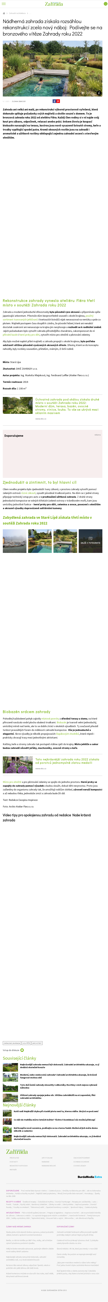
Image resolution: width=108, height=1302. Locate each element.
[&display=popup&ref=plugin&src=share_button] (54, 101)
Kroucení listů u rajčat (54, 1218)
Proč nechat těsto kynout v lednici (34, 1190)
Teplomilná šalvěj (38, 1218)
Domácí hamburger (62, 1202)
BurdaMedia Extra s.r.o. (57, 1290)
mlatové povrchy (50, 718)
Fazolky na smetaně (21, 1207)
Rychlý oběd (25, 1204)
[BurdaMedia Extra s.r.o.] (54, 1177)
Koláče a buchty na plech (24, 1193)
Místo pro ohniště (12, 782)
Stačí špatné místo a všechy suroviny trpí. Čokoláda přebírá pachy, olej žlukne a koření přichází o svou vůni (78, 1272)
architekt (37, 1043)
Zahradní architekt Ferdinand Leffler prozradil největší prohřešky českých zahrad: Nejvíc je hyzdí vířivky (77, 1233)
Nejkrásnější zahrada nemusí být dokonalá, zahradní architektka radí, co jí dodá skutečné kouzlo (26, 1258)
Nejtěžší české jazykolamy (46, 1193)
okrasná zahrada (12, 1043)
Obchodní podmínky (81, 1158)
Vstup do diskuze (11, 1050)
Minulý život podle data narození (70, 1193)
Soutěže (26, 1043)
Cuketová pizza (55, 1190)
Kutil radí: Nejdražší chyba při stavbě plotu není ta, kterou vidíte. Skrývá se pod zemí (56, 1111)
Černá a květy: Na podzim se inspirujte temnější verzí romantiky (76, 1255)
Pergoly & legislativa (55, 1213)
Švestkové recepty (29, 1202)
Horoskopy (89, 1193)
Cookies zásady (79, 1166)
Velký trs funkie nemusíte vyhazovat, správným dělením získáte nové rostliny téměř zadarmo (30, 1250)
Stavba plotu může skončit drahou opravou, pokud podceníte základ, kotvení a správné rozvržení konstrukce (29, 1233)
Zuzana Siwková (18, 101)
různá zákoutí (28, 493)
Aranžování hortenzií (77, 1215)
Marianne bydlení (49, 1166)
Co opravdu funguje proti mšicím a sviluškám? (50, 1215)
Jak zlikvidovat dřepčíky (84, 1218)
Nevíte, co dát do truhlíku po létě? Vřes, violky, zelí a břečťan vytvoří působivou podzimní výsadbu (29, 1241)
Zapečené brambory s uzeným (57, 1207)
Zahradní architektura (17, 13)
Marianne (45, 1162)
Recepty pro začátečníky (81, 1202)
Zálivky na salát (55, 1204)
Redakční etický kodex (19, 1166)
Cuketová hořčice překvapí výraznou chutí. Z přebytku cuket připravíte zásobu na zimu (77, 1241)
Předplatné (14, 1158)
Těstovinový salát (37, 1207)
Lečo (94, 1202)
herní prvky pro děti (29, 334)
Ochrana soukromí (81, 1162)
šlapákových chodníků (67, 733)
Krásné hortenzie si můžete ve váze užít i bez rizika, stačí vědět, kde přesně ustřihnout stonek (30, 1275)
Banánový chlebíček (39, 1204)
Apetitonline (47, 1158)
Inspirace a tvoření (72, 1213)
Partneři (13, 1170)
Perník (8, 1204)
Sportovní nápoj (77, 1207)
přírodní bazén (10, 334)
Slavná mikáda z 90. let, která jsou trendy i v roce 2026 (77, 1248)
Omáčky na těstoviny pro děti (73, 1190)
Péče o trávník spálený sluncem (34, 1213)
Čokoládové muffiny (46, 1202)
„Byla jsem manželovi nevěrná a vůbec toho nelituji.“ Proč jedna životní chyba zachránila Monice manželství (78, 1264)
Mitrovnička (69, 1218)
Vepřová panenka (82, 1204)
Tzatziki (16, 1204)
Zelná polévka (67, 1204)
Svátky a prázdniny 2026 (20, 1218)
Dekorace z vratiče (23, 1215)
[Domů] (17, 1151)
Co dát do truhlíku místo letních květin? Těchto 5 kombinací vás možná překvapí (54, 1119)
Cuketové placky (91, 1207)
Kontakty (14, 1162)
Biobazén (61, 722)
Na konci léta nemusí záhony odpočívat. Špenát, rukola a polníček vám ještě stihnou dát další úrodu (28, 1266)
